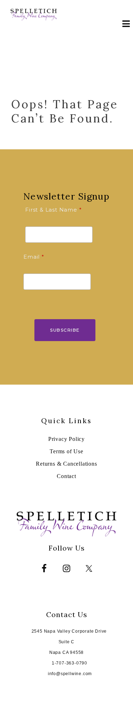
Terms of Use (66, 451)
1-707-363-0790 (69, 663)
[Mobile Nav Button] (124, 24)
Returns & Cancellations (66, 464)
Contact (66, 476)
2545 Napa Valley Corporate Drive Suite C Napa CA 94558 (69, 642)
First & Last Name (51, 209)
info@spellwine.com (70, 673)
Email (31, 256)
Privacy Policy (66, 439)
